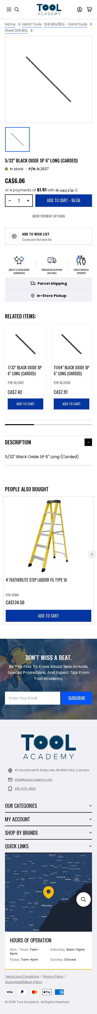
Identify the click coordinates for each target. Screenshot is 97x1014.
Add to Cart (63, 200)
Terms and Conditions (22, 976)
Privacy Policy (53, 976)
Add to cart (48, 616)
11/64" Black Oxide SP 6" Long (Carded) (71, 371)
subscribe (76, 698)
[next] (92, 554)
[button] (41, 190)
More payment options (48, 216)
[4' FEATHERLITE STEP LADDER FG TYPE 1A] (48, 560)
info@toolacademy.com (33, 779)
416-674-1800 (25, 788)
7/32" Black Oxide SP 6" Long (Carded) (25, 371)
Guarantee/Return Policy (23, 982)
